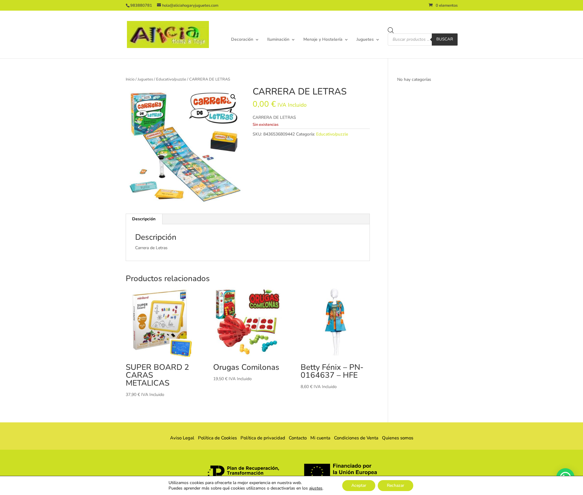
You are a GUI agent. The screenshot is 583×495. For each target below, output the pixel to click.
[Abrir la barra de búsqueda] (391, 30)
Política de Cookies (217, 438)
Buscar (444, 39)
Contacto (298, 438)
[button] (233, 96)
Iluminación (278, 39)
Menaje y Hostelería (323, 39)
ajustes (315, 488)
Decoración (242, 39)
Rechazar (395, 485)
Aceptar (358, 485)
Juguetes (365, 39)
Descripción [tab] (143, 219)
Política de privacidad (262, 438)
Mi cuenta (320, 438)
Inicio (130, 79)
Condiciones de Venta (356, 438)
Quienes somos (395, 438)
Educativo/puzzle (171, 79)
